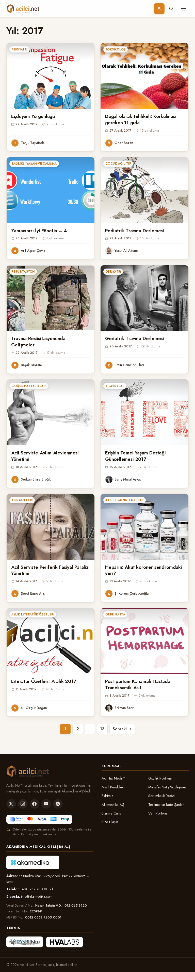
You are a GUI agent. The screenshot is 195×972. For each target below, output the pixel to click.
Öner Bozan (124, 142)
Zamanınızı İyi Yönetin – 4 (39, 230)
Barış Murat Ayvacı (128, 479)
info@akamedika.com (37, 896)
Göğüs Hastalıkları (28, 386)
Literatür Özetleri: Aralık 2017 (43, 681)
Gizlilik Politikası (160, 778)
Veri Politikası (158, 813)
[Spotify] (58, 804)
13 (102, 729)
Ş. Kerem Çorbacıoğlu (132, 593)
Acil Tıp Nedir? (113, 778)
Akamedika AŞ (113, 804)
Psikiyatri (19, 49)
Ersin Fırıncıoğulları (129, 364)
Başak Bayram (31, 364)
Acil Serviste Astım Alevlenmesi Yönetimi (44, 456)
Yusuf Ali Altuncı (127, 250)
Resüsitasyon (23, 272)
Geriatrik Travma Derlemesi (134, 338)
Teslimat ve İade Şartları (166, 804)
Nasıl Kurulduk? (113, 787)
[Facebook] (34, 804)
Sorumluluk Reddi (161, 795)
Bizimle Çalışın (112, 813)
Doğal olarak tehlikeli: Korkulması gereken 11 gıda (140, 119)
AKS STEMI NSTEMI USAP (124, 500)
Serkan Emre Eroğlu (36, 479)
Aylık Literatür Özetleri (32, 614)
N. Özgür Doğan (34, 707)
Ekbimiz (107, 795)
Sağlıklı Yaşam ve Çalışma (34, 164)
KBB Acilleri (22, 500)
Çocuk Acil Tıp (118, 164)
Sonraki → (122, 729)
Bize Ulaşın (110, 821)
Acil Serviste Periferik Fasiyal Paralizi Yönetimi (50, 570)
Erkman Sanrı (125, 707)
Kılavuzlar (115, 386)
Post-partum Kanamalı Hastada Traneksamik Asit (137, 684)
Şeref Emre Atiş (33, 593)
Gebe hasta (115, 614)
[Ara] (171, 8)
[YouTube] (46, 804)
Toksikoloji (115, 49)
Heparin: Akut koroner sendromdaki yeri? (143, 570)
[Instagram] (23, 804)
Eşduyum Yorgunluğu (33, 116)
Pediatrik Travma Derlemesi (134, 230)
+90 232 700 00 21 (37, 889)
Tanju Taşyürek (32, 142)
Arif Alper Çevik (33, 250)
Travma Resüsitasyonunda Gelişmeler (38, 341)
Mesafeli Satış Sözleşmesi (167, 787)
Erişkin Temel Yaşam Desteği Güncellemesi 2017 (135, 456)
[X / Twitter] (11, 804)
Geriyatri (113, 272)
